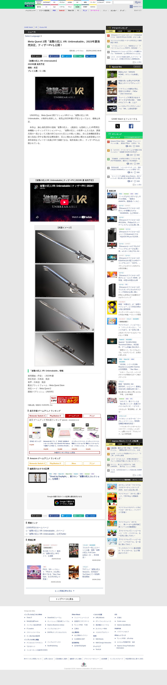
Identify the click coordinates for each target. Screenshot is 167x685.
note (80, 56)
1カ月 (138, 31)
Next (98, 436)
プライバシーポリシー (91, 659)
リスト (45, 56)
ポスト (38, 56)
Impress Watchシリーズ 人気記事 (125, 441)
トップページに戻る (64, 599)
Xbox (74, 463)
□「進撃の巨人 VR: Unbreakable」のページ (45, 531)
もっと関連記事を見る (63, 591)
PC (78, 10)
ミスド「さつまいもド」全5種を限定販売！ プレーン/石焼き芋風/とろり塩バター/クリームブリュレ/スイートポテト (126, 461)
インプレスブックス (54, 642)
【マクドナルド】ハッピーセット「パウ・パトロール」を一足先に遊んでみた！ (129, 533)
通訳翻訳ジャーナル (102, 625)
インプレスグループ (116, 659)
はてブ (68, 56)
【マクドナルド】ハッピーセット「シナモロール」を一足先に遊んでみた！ (129, 541)
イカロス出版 (97, 614)
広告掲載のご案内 (61, 659)
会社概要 (104, 659)
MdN (94, 636)
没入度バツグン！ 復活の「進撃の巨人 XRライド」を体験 (51, 553)
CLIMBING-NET (79, 639)
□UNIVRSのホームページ (37, 527)
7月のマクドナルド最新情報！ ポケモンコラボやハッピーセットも (127, 480)
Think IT (29, 617)
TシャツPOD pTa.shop (125, 638)
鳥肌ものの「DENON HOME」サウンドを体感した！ (128, 74)
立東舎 (76, 628)
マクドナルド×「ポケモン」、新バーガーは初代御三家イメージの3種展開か (129, 524)
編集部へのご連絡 (76, 659)
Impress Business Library (55, 625)
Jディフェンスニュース (103, 621)
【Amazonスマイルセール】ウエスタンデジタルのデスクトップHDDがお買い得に (129, 289)
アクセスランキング (119, 28)
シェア (56, 56)
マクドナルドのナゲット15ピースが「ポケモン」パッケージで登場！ (129, 509)
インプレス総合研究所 (34, 625)
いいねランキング (133, 137)
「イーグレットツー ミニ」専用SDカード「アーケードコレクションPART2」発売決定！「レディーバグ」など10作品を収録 (126, 48)
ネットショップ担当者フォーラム (58, 621)
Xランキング (117, 134)
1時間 (111, 31)
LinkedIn (92, 56)
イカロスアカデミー (102, 632)
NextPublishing (52, 646)
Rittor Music (76, 614)
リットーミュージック (81, 617)
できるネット (31, 646)
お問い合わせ (48, 659)
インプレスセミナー (54, 628)
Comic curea (121, 621)
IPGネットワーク (120, 635)
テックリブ (97, 646)
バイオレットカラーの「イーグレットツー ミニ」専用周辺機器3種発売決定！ (129, 421)
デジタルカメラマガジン (35, 643)
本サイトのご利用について (33, 659)
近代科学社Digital (80, 646)
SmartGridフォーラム (54, 617)
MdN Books (99, 639)
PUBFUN (118, 628)
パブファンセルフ (123, 632)
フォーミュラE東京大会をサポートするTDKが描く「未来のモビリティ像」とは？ (129, 99)
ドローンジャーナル (33, 632)
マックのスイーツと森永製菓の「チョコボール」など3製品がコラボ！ (129, 550)
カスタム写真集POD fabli (126, 642)
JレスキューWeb (101, 628)
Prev (31, 436)
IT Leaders (30, 628)
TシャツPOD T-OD (81, 625)
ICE (116, 614)
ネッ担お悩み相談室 (33, 636)
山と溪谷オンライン (81, 635)
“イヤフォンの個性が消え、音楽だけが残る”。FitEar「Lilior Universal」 (129, 91)
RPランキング (115, 137)
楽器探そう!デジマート (81, 621)
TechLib (98, 649)
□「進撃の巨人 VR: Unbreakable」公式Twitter (46, 534)
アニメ (92, 416)
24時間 (119, 31)
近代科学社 (75, 643)
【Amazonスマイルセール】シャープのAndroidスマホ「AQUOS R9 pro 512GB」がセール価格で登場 (126, 37)
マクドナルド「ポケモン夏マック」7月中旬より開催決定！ (129, 496)
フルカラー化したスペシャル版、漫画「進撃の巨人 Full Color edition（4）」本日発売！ (91, 552)
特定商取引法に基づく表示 (134, 659)
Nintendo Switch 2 (37, 416)
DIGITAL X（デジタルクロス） (57, 632)
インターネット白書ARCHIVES (37, 650)
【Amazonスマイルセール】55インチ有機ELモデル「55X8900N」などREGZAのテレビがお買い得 (126, 54)
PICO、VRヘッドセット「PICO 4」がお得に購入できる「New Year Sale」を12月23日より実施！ (52, 574)
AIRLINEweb (100, 617)
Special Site (117, 67)
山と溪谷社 (75, 632)
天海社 (119, 617)
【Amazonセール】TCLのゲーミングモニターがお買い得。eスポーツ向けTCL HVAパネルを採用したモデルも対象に (129, 251)
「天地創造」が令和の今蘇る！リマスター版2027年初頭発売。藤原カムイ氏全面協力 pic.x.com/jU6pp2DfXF (125, 161)
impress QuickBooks (124, 625)
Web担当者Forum (32, 621)
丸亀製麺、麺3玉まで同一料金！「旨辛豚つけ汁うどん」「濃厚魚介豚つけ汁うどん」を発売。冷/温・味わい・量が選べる (126, 450)
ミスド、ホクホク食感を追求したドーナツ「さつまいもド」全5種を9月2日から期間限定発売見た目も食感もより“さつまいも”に (126, 59)
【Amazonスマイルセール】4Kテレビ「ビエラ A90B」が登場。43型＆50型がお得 (129, 277)
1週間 (129, 31)
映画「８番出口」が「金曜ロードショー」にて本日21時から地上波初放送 (129, 306)
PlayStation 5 (55, 416)
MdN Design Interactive (103, 643)
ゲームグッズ (74, 416)
